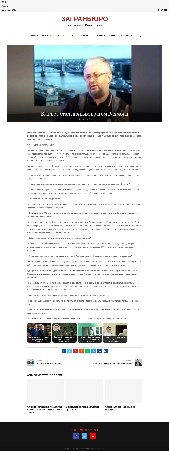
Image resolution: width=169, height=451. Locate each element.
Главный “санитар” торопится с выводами (112, 363)
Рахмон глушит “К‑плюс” (49, 363)
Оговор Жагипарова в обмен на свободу (120, 408)
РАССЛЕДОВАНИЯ (80, 36)
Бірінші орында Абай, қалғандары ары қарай (82, 408)
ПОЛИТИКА (33, 36)
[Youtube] (93, 436)
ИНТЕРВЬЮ (63, 36)
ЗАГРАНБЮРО (84, 19)
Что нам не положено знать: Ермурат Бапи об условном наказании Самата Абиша (44, 409)
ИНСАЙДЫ (100, 36)
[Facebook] (76, 436)
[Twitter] (84, 436)
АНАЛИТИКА (48, 36)
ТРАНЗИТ (113, 36)
